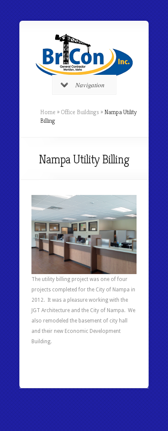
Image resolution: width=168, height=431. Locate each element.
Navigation (90, 84)
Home (48, 112)
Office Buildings (80, 112)
